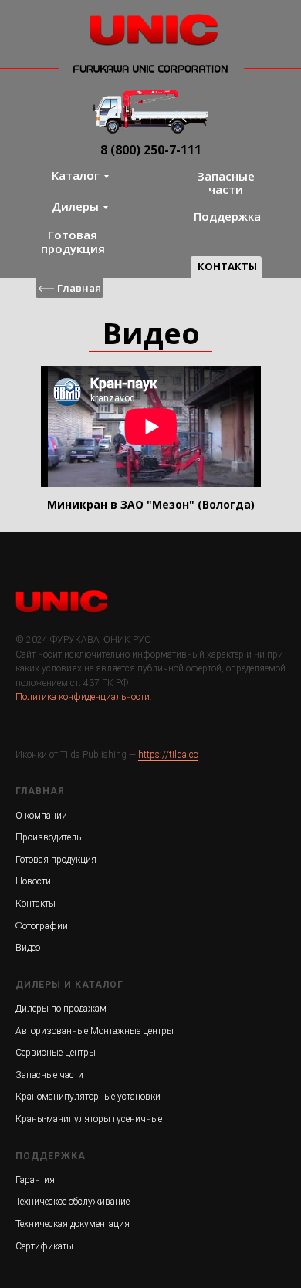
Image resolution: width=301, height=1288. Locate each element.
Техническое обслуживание (72, 1201)
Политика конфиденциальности (82, 696)
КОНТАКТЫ (227, 266)
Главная (79, 288)
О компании (41, 815)
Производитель (48, 837)
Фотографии (41, 926)
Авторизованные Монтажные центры (94, 1031)
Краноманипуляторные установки (88, 1096)
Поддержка (227, 216)
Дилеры (75, 206)
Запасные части (226, 182)
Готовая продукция (73, 241)
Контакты (35, 903)
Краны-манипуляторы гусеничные (88, 1119)
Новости (33, 881)
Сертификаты (44, 1246)
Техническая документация (72, 1224)
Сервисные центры (55, 1052)
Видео (27, 947)
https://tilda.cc (168, 754)
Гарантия (35, 1180)
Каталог (76, 175)
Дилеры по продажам (61, 1008)
